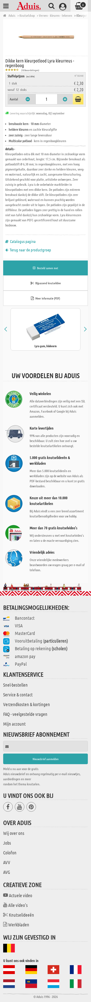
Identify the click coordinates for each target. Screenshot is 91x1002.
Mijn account (14, 723)
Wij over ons (13, 833)
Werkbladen (18, 924)
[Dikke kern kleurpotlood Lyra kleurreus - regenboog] (46, 37)
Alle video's (18, 905)
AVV (6, 862)
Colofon (10, 852)
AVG (6, 872)
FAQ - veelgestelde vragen (25, 714)
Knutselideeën (21, 914)
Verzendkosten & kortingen (26, 704)
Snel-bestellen (15, 684)
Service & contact (18, 694)
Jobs (7, 842)
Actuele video (20, 895)
